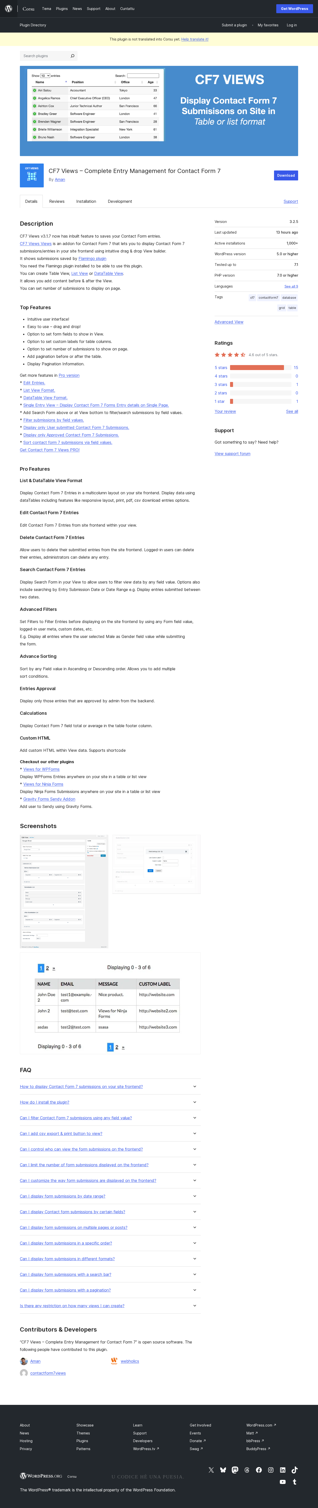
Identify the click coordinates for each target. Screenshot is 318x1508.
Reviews (57, 201)
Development (120, 201)
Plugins (82, 1441)
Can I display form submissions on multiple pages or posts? (73, 1227)
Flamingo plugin (92, 258)
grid (282, 308)
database (289, 297)
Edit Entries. (34, 382)
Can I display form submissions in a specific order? (66, 1243)
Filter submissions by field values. (53, 420)
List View (79, 273)
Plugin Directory (33, 25)
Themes (83, 1433)
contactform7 (268, 297)
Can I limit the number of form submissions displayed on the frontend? (84, 1165)
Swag (196, 1449)
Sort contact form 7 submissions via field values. (67, 442)
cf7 (252, 297)
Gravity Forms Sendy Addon (49, 798)
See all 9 (291, 286)
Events (195, 1433)
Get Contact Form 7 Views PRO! (50, 449)
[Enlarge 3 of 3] (194, 959)
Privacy (26, 1449)
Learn (137, 1425)
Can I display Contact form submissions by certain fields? (72, 1212)
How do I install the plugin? (44, 1102)
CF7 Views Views (36, 243)
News (24, 1433)
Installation (86, 201)
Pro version (69, 375)
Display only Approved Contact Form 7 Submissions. (71, 434)
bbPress (255, 1441)
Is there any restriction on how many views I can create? (72, 1305)
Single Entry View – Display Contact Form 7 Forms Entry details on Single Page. (96, 405)
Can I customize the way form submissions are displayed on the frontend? (88, 1180)
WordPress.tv (146, 1449)
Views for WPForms (41, 769)
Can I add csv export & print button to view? (61, 1133)
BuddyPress (258, 1449)
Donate (198, 1441)
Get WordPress (294, 8)
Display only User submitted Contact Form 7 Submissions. (76, 427)
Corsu (72, 1476)
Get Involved (200, 1425)
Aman (60, 179)
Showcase (85, 1425)
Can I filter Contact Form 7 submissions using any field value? (76, 1118)
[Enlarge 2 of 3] (194, 841)
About (25, 1425)
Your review (225, 411)
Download (286, 175)
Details (31, 201)
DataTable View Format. (45, 397)
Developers (143, 1441)
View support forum (232, 453)
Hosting (26, 1441)
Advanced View (229, 321)
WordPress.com (261, 1425)
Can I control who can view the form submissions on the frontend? (81, 1149)
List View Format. (39, 390)
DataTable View (108, 273)
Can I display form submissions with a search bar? (65, 1274)
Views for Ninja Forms (43, 784)
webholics (130, 1361)
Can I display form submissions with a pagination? (65, 1290)
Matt (252, 1433)
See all (292, 411)
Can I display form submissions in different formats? (67, 1259)
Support (291, 201)
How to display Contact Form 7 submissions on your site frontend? (81, 1086)
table (292, 308)
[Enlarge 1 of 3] (101, 841)
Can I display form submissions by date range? (62, 1196)
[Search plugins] (73, 56)
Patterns (83, 1449)
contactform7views (48, 1373)
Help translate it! (194, 39)
